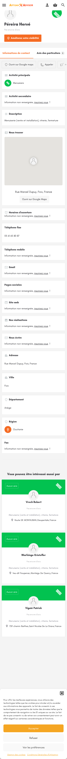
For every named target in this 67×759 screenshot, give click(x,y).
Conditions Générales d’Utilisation (42, 754)
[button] (62, 693)
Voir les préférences (33, 747)
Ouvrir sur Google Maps (34, 199)
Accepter (33, 728)
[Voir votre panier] (55, 5)
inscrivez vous (41, 102)
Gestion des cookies (16, 754)
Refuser (33, 737)
